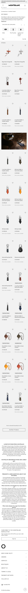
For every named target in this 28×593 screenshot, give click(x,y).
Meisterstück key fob (20, 257)
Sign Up (14, 538)
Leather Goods (12, 11)
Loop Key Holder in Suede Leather (6, 120)
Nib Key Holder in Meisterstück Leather (20, 317)
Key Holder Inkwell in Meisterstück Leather (7, 407)
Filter (3, 39)
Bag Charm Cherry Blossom (19, 91)
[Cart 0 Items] (25, 6)
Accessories (4, 11)
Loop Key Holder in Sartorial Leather (6, 91)
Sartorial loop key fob (7, 257)
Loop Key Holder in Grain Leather (6, 317)
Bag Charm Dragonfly (7, 61)
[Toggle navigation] (3, 5)
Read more (3, 21)
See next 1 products (14, 429)
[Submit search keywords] (2, 7)
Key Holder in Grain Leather (6, 347)
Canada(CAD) (7, 584)
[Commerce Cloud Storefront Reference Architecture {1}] (14, 5)
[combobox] (14, 8)
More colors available (6, 66)
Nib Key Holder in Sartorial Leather (19, 170)
